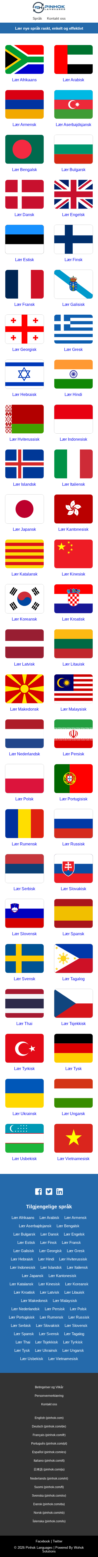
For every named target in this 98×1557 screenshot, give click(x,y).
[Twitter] (49, 1192)
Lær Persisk (55, 1309)
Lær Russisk (78, 1317)
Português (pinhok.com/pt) (49, 1443)
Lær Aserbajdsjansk (35, 1226)
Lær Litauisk (74, 1292)
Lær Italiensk (77, 1267)
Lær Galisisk (23, 1251)
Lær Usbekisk (31, 1359)
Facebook (43, 1541)
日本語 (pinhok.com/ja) (49, 1469)
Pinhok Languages (39, 1547)
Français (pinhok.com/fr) (49, 1435)
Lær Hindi (46, 1259)
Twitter (57, 1541)
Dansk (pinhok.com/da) (49, 1504)
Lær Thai (23, 1342)
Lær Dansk (49, 1234)
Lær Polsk (78, 1309)
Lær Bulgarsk (24, 1234)
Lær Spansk (24, 1334)
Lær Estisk (26, 1242)
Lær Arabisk (49, 1217)
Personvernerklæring (49, 1396)
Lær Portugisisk (22, 1317)
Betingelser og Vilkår (49, 1387)
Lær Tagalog (74, 1334)
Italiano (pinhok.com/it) (49, 1460)
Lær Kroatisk (24, 1292)
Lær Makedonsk (34, 1300)
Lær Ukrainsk (46, 1350)
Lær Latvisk (49, 1292)
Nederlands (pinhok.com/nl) (49, 1478)
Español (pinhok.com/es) (49, 1452)
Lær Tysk (22, 1350)
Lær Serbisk (21, 1325)
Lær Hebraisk (22, 1259)
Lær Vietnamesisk (63, 1359)
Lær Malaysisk (65, 1300)
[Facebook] (38, 1192)
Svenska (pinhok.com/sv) (49, 1495)
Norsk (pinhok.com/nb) (49, 1512)
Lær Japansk (32, 1276)
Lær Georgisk (50, 1251)
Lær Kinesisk (49, 1284)
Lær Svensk (49, 1334)
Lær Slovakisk (48, 1325)
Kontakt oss (56, 18)
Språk (37, 18)
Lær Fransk (71, 1242)
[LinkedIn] (59, 1192)
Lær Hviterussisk (73, 1259)
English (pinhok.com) (49, 1418)
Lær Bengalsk (68, 1226)
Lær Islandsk (51, 1267)
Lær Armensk (75, 1217)
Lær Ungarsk (73, 1350)
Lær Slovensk (76, 1325)
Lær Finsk (48, 1242)
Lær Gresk (76, 1251)
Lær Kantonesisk (62, 1276)
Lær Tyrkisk (73, 1342)
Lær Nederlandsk (25, 1309)
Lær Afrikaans (23, 1217)
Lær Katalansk (21, 1284)
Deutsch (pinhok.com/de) (49, 1426)
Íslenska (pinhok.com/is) (49, 1521)
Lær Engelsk (74, 1234)
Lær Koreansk (76, 1284)
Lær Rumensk (51, 1317)
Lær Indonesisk (22, 1267)
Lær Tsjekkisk (46, 1342)
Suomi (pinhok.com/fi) (49, 1487)
